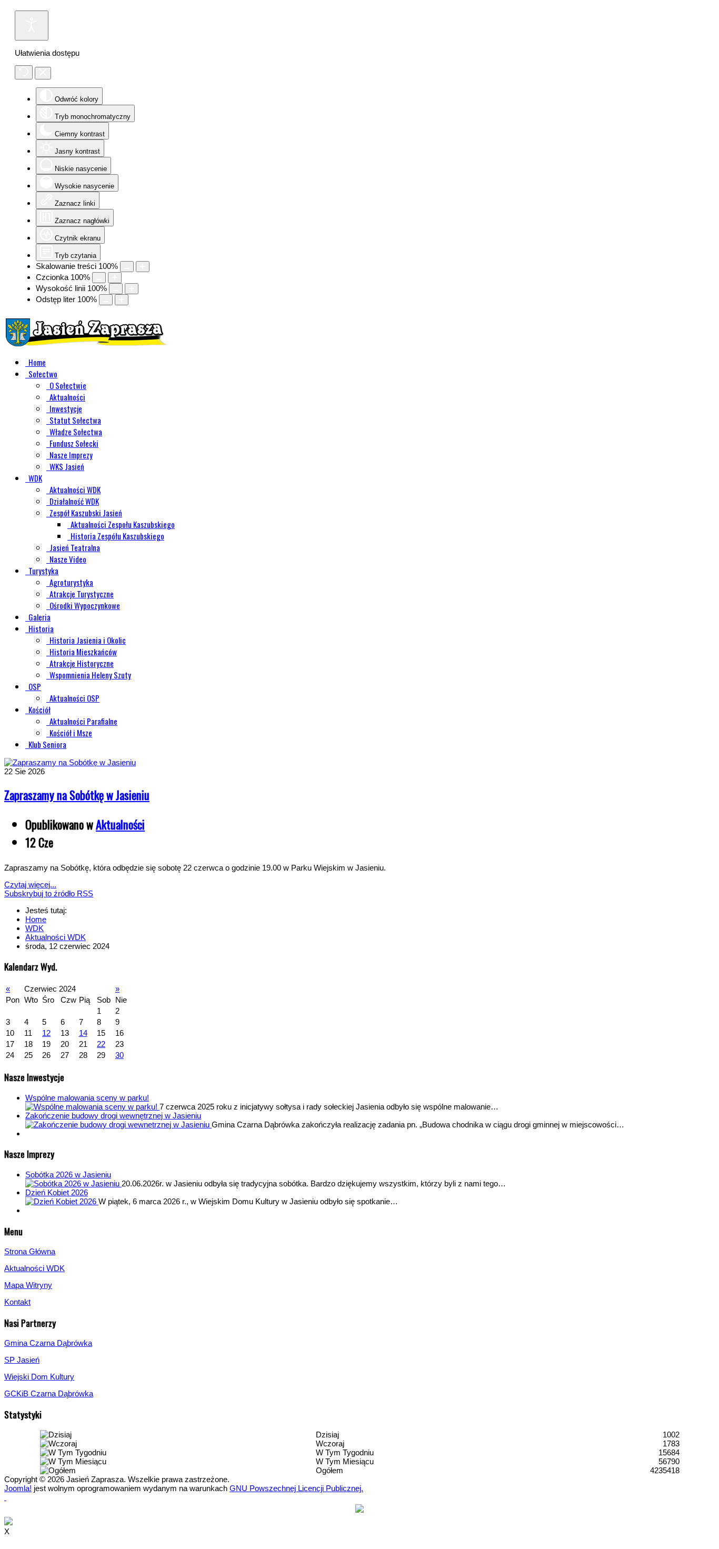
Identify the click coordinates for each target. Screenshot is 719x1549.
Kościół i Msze (70, 732)
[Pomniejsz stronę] (127, 266)
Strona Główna (29, 1251)
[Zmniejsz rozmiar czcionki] (99, 277)
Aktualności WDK (75, 489)
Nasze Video (67, 559)
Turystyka (43, 570)
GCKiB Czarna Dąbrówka (48, 1393)
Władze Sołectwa (75, 431)
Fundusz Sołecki (73, 443)
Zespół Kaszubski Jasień (85, 512)
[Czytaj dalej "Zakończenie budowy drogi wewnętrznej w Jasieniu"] (118, 1124)
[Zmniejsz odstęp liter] (106, 299)
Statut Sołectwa (75, 420)
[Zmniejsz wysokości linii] (116, 288)
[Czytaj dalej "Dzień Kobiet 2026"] (61, 1201)
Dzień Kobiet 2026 (56, 1192)
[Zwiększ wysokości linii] (131, 288)
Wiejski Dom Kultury (39, 1376)
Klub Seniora (47, 744)
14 (83, 1032)
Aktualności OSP (74, 698)
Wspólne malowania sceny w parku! (87, 1097)
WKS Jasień (66, 466)
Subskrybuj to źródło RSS (48, 893)
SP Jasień (21, 1359)
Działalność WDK (74, 501)
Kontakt (17, 1301)
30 (119, 1055)
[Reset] (24, 72)
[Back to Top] (5, 1497)
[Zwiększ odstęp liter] (121, 299)
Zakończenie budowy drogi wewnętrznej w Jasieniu (113, 1115)
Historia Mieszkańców (83, 651)
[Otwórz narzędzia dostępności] (31, 26)
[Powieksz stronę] (142, 266)
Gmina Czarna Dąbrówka (48, 1342)
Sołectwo (42, 373)
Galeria (39, 617)
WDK (35, 478)
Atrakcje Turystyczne (81, 593)
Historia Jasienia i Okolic (87, 640)
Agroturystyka (71, 582)
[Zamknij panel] (43, 73)
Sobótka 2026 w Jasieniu (68, 1174)
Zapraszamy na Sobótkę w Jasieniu (76, 795)
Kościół (39, 709)
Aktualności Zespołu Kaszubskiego (123, 524)
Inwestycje (65, 408)
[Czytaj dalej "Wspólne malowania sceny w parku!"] (92, 1106)
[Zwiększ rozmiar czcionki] (115, 277)
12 (46, 1032)
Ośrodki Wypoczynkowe (84, 605)
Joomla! (18, 1488)
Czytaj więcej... (30, 884)
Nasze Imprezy (71, 455)
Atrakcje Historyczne (81, 663)
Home (37, 362)
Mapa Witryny (28, 1285)
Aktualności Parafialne (83, 721)
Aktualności (67, 397)
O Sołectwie (67, 385)
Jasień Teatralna (74, 547)
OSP (34, 686)
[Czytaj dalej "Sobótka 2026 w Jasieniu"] (73, 1183)
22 (101, 1044)
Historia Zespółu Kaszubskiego (117, 536)
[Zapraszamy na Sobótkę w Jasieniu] (70, 762)
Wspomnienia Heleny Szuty (90, 675)
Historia (41, 628)
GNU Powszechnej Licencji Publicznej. (296, 1488)
